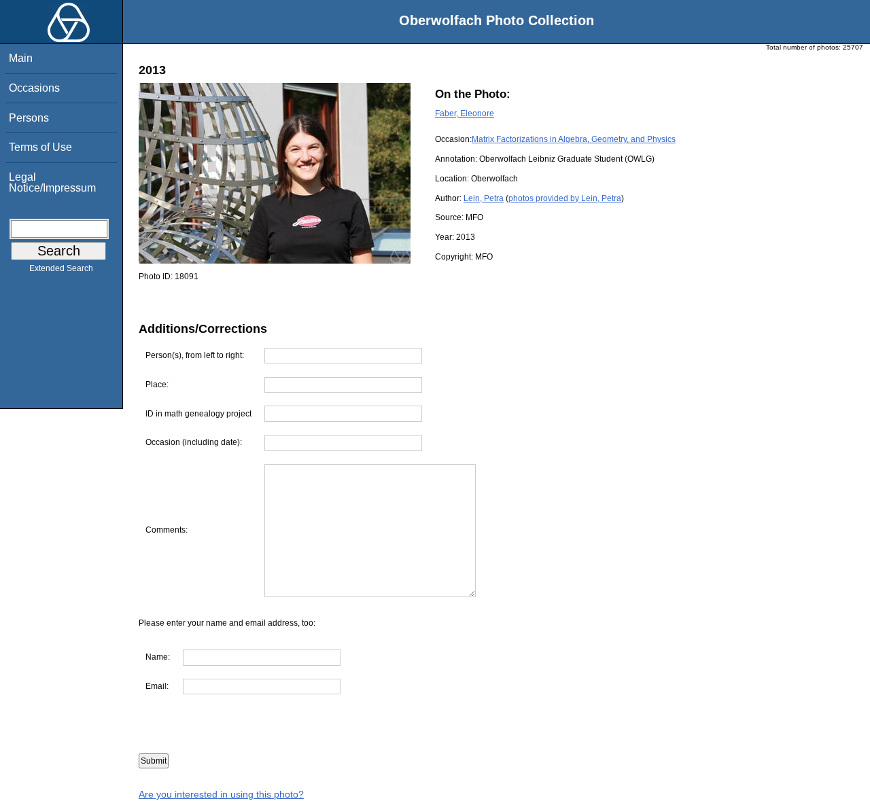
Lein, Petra (484, 198)
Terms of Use (40, 147)
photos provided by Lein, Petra (564, 198)
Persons (29, 118)
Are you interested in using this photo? (221, 794)
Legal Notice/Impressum (52, 182)
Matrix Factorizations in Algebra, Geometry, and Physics (574, 139)
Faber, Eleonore (464, 113)
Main (21, 58)
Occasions (34, 88)
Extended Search (61, 268)
